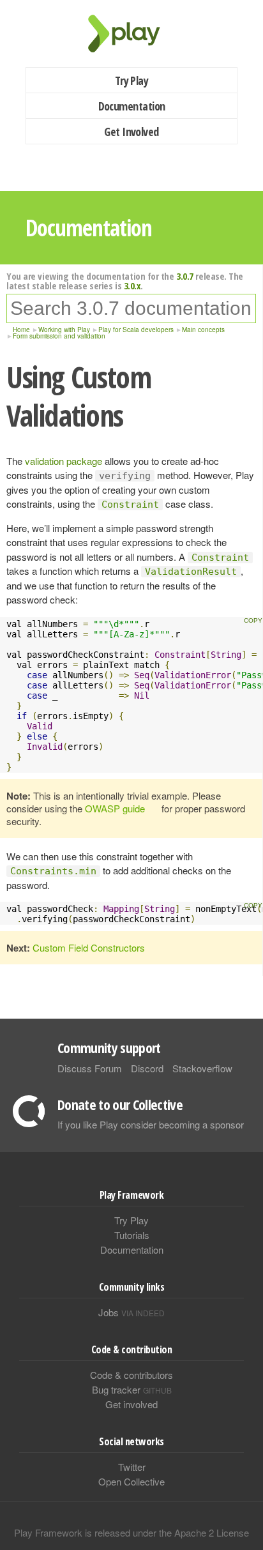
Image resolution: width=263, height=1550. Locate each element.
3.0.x (132, 285)
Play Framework (131, 33)
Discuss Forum (89, 1068)
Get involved (131, 1404)
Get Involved (131, 131)
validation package (63, 460)
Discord (147, 1068)
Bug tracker (132, 1389)
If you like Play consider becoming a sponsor (150, 1124)
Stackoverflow (202, 1068)
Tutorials (131, 1235)
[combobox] (131, 308)
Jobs (131, 1312)
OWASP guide (115, 808)
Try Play (132, 80)
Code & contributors (131, 1374)
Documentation (131, 106)
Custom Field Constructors (89, 947)
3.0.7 (184, 276)
